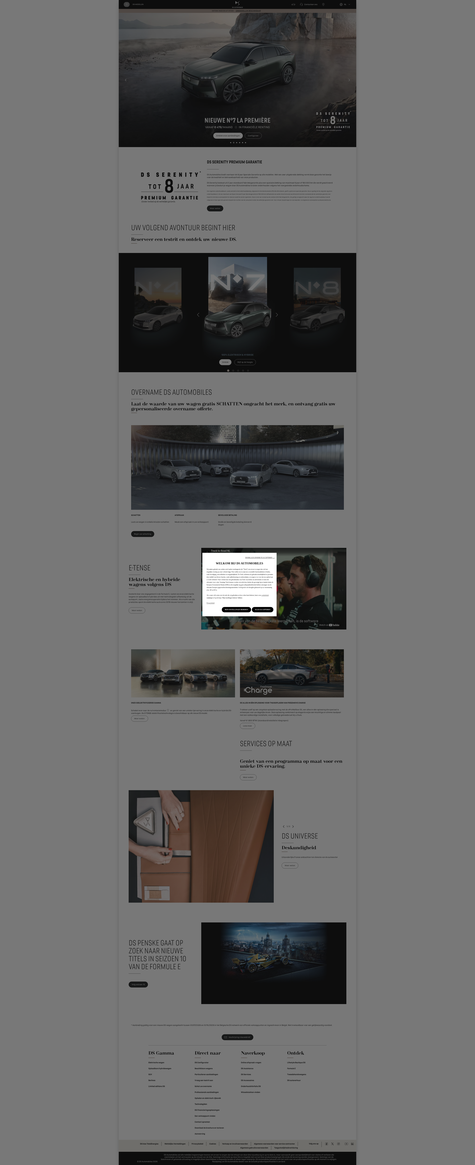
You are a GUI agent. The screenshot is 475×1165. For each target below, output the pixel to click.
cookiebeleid (265, 595)
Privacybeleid (210, 603)
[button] (260, 558)
